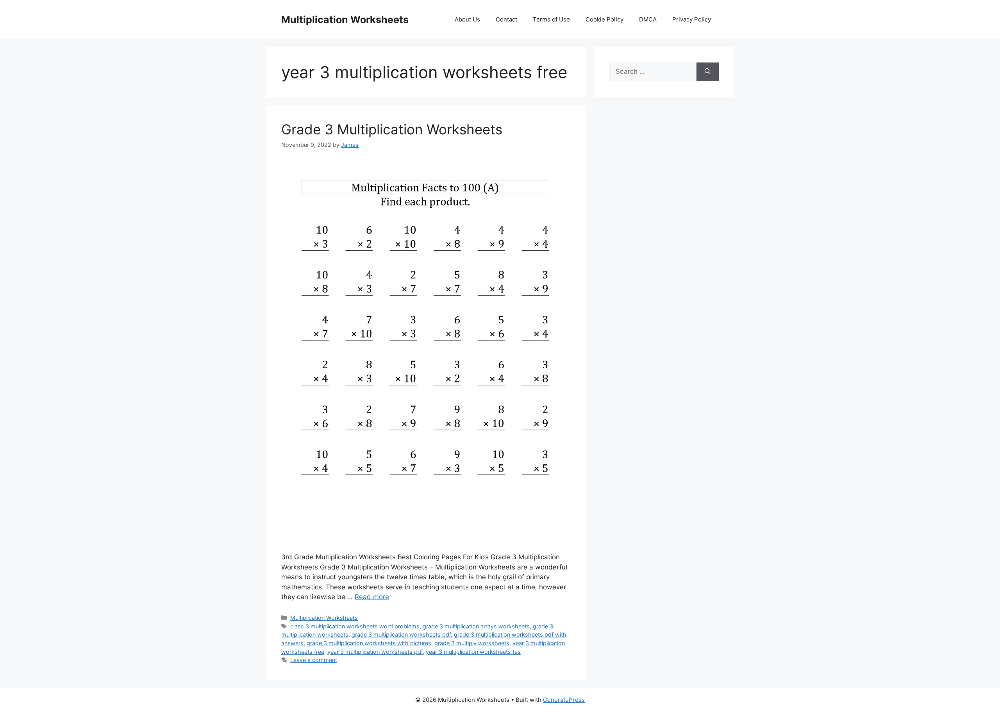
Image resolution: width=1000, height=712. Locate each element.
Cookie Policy (604, 19)
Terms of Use (551, 19)
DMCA (648, 19)
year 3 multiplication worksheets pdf (375, 651)
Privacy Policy (691, 19)
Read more (372, 597)
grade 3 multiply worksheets (471, 643)
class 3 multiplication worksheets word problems (355, 626)
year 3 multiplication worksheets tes (473, 651)
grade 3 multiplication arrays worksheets (476, 626)
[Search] (707, 71)
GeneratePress (564, 699)
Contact (506, 19)
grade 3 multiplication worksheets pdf (401, 634)
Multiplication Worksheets (345, 19)
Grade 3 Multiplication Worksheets (391, 129)
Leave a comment (313, 660)
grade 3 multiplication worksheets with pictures (369, 643)
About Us (467, 19)
